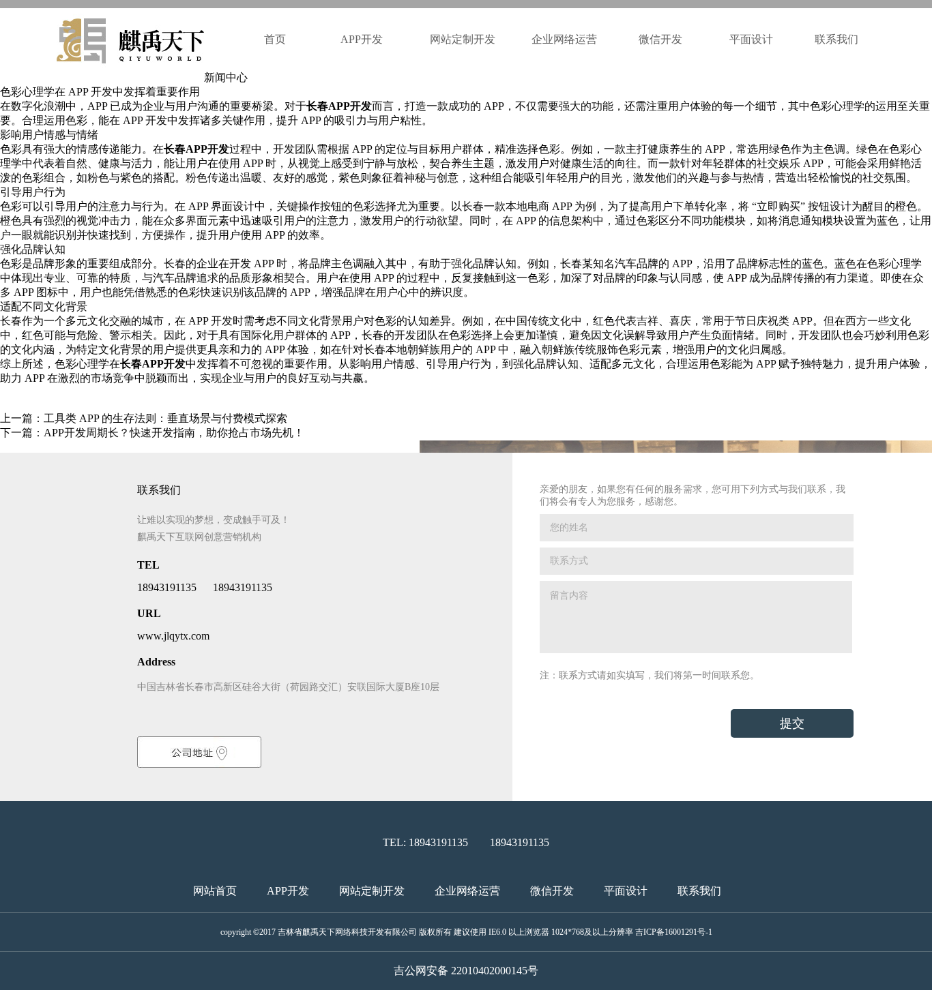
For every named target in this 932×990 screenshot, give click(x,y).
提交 (792, 723)
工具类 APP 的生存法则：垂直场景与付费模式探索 (165, 418)
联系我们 (836, 39)
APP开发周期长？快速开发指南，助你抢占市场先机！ (174, 432)
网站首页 (215, 891)
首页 (275, 39)
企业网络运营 (564, 39)
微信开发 (660, 39)
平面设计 (751, 39)
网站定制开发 (462, 39)
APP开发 (363, 39)
